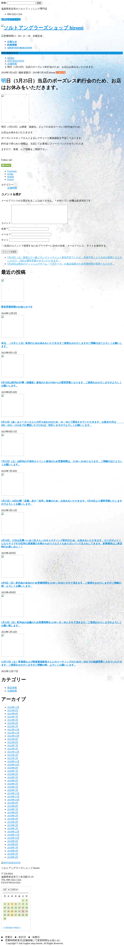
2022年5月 (12, 748)
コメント (6, 223)
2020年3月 (12, 784)
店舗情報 (60, 72)
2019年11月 (13, 796)
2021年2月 (12, 755)
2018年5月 (12, 854)
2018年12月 (13, 831)
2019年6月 (12, 812)
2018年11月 (13, 835)
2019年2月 (12, 825)
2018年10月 (13, 838)
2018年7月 (12, 847)
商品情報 (12, 687)
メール (5, 234)
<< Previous (8, 927)
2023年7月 (12, 717)
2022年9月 (12, 739)
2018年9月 (12, 841)
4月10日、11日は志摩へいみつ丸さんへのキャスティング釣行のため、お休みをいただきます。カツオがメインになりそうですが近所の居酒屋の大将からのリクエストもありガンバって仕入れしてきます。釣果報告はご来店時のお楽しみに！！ (61, 543)
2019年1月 (12, 828)
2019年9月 (12, 803)
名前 (4, 228)
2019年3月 (12, 822)
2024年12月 (13, 707)
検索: (4, 3)
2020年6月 (12, 774)
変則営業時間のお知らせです (17, 307)
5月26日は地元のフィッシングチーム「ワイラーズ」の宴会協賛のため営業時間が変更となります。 (61, 264)
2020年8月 (12, 768)
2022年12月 (13, 729)
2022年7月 (12, 745)
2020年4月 (12, 780)
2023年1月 (12, 726)
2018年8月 (12, 844)
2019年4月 (12, 819)
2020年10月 (13, 764)
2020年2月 (12, 787)
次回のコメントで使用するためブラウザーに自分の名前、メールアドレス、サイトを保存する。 (56, 245)
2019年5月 (12, 815)
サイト (4, 240)
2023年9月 (12, 710)
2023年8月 (12, 713)
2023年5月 (12, 720)
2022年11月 (13, 732)
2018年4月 (12, 857)
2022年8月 (12, 742)
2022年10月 (13, 736)
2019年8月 (12, 806)
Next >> (17, 927)
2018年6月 (12, 851)
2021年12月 (13, 752)
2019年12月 (13, 793)
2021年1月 (12, 758)
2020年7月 (12, 771)
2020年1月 (12, 790)
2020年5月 (12, 777)
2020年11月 (13, 761)
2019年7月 (12, 809)
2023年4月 (12, 723)
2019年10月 (13, 799)
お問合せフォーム (11, 19)
